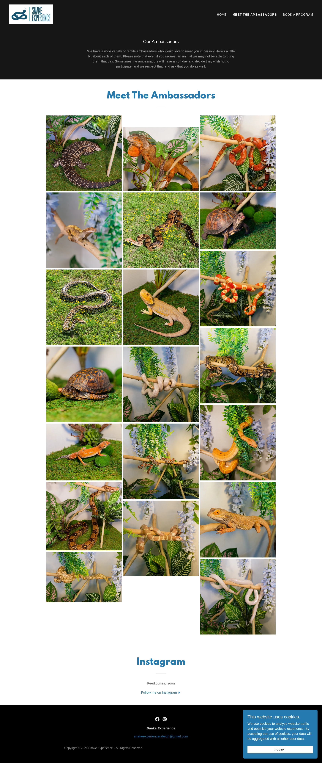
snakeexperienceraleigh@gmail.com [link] (161, 736)
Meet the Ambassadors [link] (255, 14)
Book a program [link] (298, 14)
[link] (31, 14)
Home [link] (222, 14)
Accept (280, 749)
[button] (161, 692)
